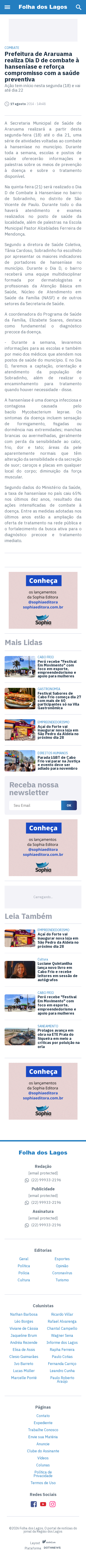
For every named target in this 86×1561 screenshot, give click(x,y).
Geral (23, 1259)
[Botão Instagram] (52, 1504)
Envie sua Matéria (43, 1437)
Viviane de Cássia (24, 1328)
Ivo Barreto (23, 1363)
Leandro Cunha (62, 1370)
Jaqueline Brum (24, 1335)
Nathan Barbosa (24, 1314)
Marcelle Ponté (24, 1377)
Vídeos (43, 1458)
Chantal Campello (62, 1328)
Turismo (62, 1280)
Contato (43, 1415)
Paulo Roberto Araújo (62, 1379)
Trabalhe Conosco (43, 1430)
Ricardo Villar (62, 1314)
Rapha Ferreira (62, 1349)
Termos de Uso (43, 1483)
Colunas (43, 1465)
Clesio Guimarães (23, 1356)
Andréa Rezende (23, 1342)
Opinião (62, 1266)
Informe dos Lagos (62, 1342)
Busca (78, 7)
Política (24, 1266)
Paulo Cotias (62, 1356)
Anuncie (43, 1444)
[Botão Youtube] (43, 1504)
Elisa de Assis (24, 1349)
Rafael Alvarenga (62, 1321)
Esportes (62, 1259)
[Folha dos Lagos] (43, 7)
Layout (35, 1543)
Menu (8, 7)
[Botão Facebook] (34, 1504)
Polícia (23, 1273)
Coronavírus (62, 1273)
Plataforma (33, 1548)
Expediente (43, 1422)
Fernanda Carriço (62, 1363)
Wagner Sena (62, 1335)
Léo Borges (23, 1321)
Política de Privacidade (43, 1474)
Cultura (24, 1280)
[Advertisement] (43, 30)
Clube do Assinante (43, 1451)
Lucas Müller (24, 1370)
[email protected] (43, 1173)
